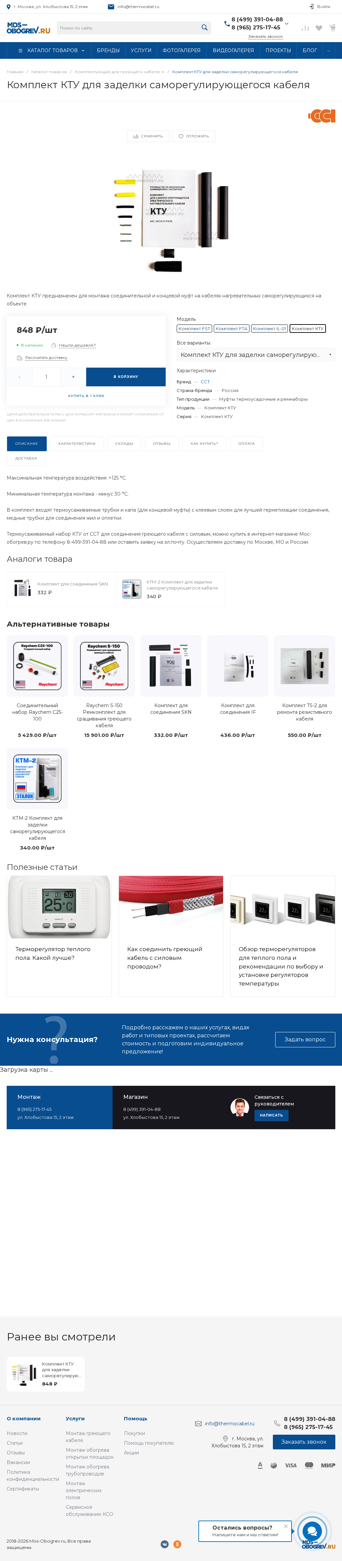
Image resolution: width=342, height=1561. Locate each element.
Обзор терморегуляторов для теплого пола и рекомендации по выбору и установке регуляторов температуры (281, 966)
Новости (17, 1433)
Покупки (134, 1433)
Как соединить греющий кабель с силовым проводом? (164, 957)
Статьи (15, 1443)
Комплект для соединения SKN (72, 584)
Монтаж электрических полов (84, 1490)
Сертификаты (23, 1489)
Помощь (135, 1418)
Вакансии (18, 1462)
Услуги (75, 1418)
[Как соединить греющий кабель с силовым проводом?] (171, 907)
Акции (131, 1453)
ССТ (205, 381)
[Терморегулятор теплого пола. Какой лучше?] (59, 907)
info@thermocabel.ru (138, 6)
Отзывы (16, 1453)
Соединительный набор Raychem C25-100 (37, 712)
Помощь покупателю (149, 1443)
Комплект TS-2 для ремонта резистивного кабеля (304, 712)
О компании (24, 1418)
